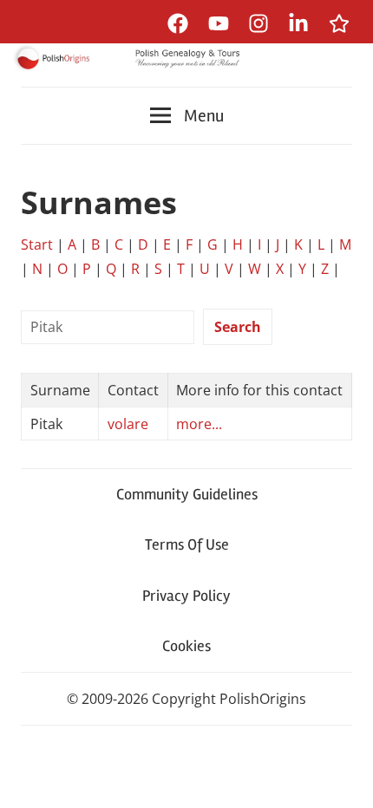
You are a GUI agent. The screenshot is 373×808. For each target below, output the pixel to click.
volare (128, 423)
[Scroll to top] (343, 778)
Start (37, 244)
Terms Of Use (187, 544)
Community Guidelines (187, 494)
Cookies (186, 645)
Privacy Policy (186, 595)
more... (199, 423)
